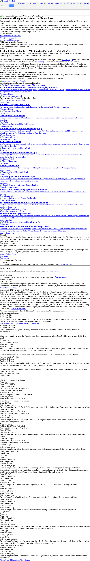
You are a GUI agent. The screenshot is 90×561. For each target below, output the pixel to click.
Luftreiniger (40, 62)
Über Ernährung (61, 277)
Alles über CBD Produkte (9, 288)
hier (3, 309)
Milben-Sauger (67, 60)
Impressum (4, 256)
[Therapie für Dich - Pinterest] (55, 3)
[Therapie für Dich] (7, 1)
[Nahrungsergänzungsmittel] (11, 96)
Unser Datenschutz (18, 309)
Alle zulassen (25, 560)
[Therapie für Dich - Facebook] (78, 3)
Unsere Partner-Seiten (8, 254)
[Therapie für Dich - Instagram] (30, 3)
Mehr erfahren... (67, 264)
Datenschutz (4, 258)
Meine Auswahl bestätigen (10, 560)
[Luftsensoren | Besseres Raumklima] (14, 81)
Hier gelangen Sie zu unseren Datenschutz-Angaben (19, 323)
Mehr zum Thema (52, 271)
